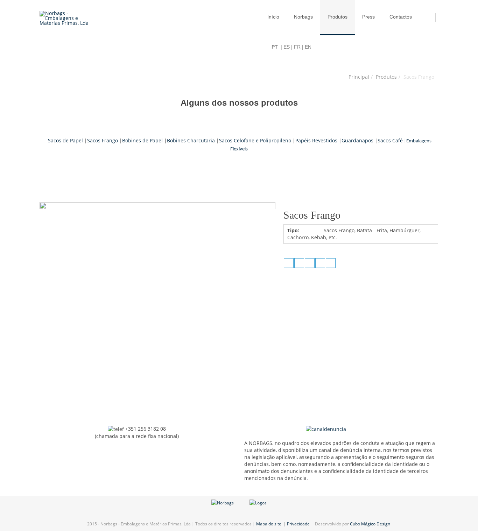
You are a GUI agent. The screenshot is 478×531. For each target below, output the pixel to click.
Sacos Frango (102, 140)
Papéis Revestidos (316, 140)
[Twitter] (310, 263)
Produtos (337, 17)
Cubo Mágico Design (370, 524)
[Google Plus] (289, 263)
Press (368, 17)
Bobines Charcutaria (191, 140)
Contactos (400, 17)
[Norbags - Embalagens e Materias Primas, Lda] (68, 18)
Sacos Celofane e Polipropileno (255, 140)
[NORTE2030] (222, 502)
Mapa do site (268, 524)
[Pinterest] (320, 263)
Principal (359, 76)
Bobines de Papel (142, 140)
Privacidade (299, 524)
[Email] (331, 263)
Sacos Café (390, 140)
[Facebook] (299, 263)
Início (273, 17)
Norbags (303, 17)
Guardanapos (357, 140)
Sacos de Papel (65, 140)
